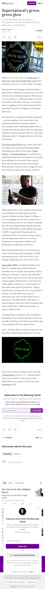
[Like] (4, 37)
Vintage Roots (8, 375)
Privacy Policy (26, 565)
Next (37, 438)
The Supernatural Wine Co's (14, 144)
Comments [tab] (7, 454)
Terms (27, 578)
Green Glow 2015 (9, 265)
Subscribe (31, 3)
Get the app (32, 582)
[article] (22, 496)
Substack (13, 586)
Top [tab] (4, 483)
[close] (38, 509)
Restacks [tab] (17, 454)
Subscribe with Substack (24, 555)
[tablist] (12, 454)
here (39, 84)
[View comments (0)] (9, 37)
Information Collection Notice (24, 418)
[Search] (41, 483)
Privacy (21, 578)
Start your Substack (18, 582)
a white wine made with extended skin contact (20, 79)
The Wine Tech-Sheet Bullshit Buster (16, 490)
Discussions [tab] (19, 483)
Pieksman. (6, 384)
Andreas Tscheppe (19, 154)
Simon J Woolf (7, 29)
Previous (9, 438)
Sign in (40, 3)
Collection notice (35, 578)
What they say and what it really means (14, 496)
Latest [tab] (10, 483)
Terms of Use (33, 416)
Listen (40, 31)
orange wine (32, 77)
